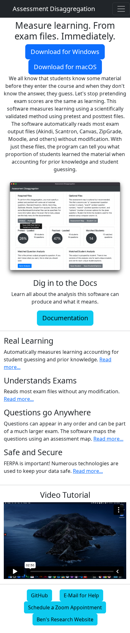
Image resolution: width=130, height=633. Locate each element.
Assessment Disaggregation (54, 8)
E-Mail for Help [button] (81, 595)
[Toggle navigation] (121, 9)
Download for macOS (65, 67)
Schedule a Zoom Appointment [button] (65, 607)
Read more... (19, 398)
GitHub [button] (39, 595)
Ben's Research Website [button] (65, 619)
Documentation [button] (65, 318)
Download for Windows (65, 51)
